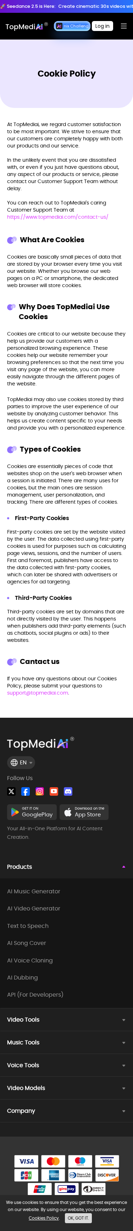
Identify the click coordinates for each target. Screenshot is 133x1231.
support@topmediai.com (37, 692)
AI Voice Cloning (30, 961)
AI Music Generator (33, 891)
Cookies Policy (44, 1218)
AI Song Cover (26, 943)
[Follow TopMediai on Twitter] (11, 791)
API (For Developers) (35, 995)
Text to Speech (28, 926)
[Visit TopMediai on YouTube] (54, 791)
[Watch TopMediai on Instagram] (39, 791)
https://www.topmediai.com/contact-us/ (58, 216)
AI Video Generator (33, 909)
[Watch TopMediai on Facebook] (25, 791)
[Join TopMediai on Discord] (68, 791)
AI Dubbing (22, 978)
